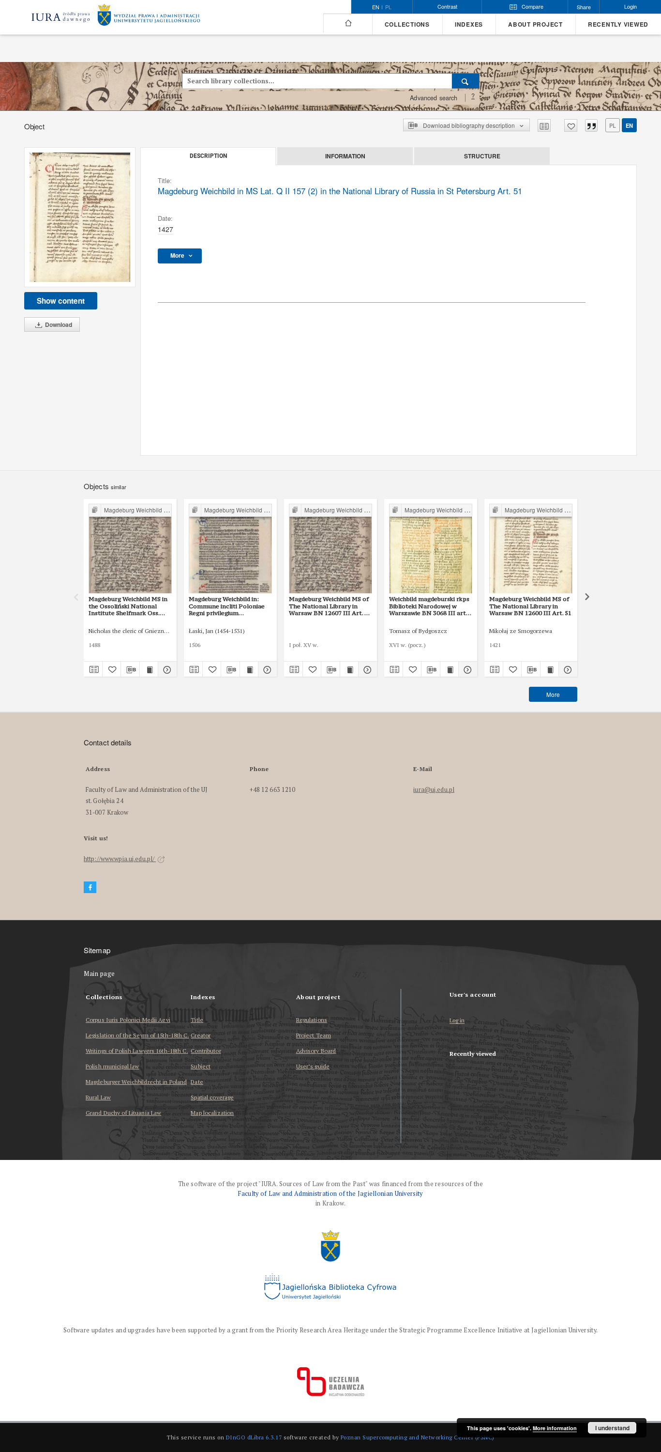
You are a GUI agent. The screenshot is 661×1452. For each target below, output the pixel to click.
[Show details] (166, 669)
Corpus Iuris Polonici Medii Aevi (128, 1019)
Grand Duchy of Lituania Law (123, 1112)
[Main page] (347, 23)
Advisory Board (316, 1050)
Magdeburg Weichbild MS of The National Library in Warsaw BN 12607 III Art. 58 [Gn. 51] (330, 606)
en (629, 125)
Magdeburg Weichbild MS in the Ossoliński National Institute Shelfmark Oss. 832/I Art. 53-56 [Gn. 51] (128, 606)
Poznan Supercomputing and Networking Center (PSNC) (418, 1437)
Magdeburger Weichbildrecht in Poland (136, 1081)
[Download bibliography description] (130, 669)
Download (58, 324)
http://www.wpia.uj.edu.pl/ (120, 859)
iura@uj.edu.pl (433, 790)
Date (197, 1081)
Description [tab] (208, 156)
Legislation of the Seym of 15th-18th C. (137, 1035)
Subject (200, 1066)
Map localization (212, 1112)
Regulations (311, 1019)
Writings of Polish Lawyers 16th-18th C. (137, 1050)
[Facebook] (90, 887)
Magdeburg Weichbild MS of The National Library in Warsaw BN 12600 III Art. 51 (530, 606)
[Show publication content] (149, 669)
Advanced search (433, 97)
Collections (407, 24)
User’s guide (313, 1066)
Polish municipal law (112, 1066)
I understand (612, 1427)
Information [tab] (345, 156)
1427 (165, 229)
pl (388, 7)
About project (535, 24)
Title (197, 1019)
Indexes (469, 24)
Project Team (313, 1035)
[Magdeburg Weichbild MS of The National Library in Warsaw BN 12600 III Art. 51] (531, 549)
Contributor (206, 1050)
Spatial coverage (212, 1097)
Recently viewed (618, 24)
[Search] (466, 81)
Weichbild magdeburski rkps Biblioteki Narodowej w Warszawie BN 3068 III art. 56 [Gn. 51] (429, 606)
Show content (61, 300)
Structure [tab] (482, 156)
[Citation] (591, 125)
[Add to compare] (544, 125)
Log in (457, 1021)
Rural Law (98, 1097)
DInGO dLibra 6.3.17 (254, 1437)
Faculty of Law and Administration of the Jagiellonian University (330, 1193)
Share (584, 7)
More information (555, 1428)
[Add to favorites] (570, 125)
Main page (99, 974)
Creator (200, 1035)
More (553, 694)
